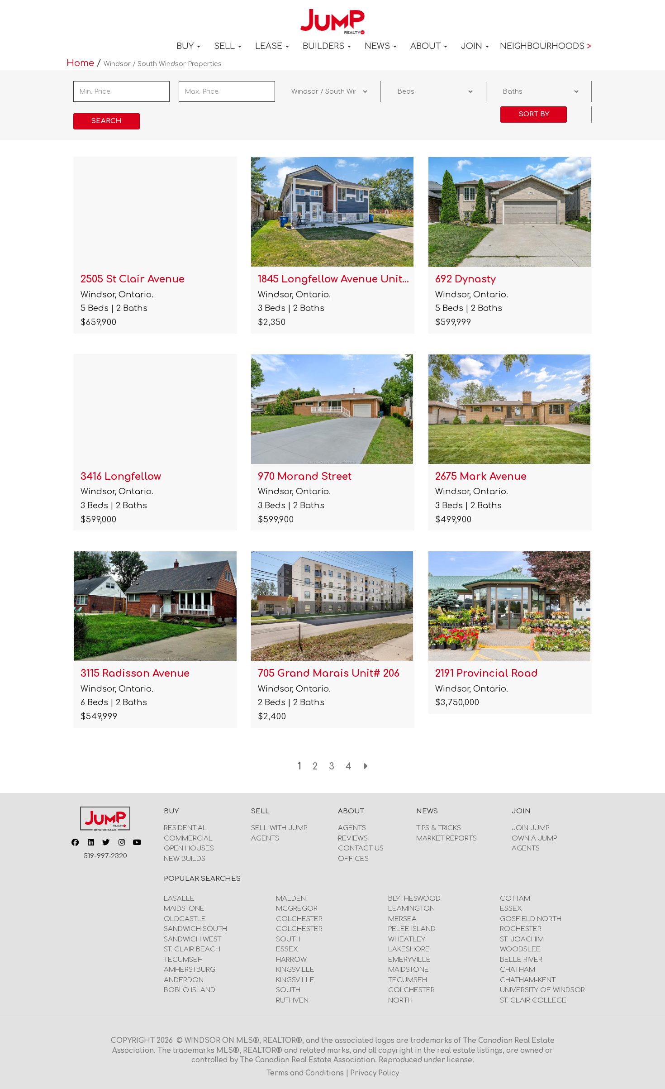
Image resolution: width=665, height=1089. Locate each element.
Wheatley (406, 939)
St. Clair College (533, 1000)
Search (106, 121)
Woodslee (520, 949)
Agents (265, 838)
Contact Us (361, 848)
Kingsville (295, 970)
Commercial (188, 838)
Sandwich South (195, 929)
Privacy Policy (374, 1073)
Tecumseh (183, 960)
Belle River (521, 960)
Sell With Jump (279, 828)
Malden (291, 899)
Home (81, 63)
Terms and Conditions (306, 1073)
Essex (287, 949)
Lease (270, 46)
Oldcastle (185, 919)
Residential (185, 828)
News (378, 46)
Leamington (411, 908)
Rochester (521, 929)
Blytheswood (414, 899)
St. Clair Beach (192, 949)
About (426, 46)
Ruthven (292, 1000)
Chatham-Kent (528, 980)
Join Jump (530, 828)
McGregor (297, 908)
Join (472, 46)
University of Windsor (542, 990)
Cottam (515, 899)
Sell (225, 46)
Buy (186, 46)
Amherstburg (189, 970)
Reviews (353, 838)
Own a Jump (534, 838)
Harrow (291, 960)
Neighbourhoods (545, 46)
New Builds (184, 859)
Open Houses (189, 848)
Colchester (299, 919)
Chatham (517, 970)
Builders (325, 46)
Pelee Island (412, 929)
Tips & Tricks (438, 828)
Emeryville (409, 960)
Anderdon (184, 980)
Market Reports (446, 838)
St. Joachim (522, 939)
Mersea (402, 919)
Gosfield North (530, 919)
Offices (353, 859)
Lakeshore (409, 949)
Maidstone (184, 908)
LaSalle (179, 899)
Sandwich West (192, 939)
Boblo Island (189, 990)
